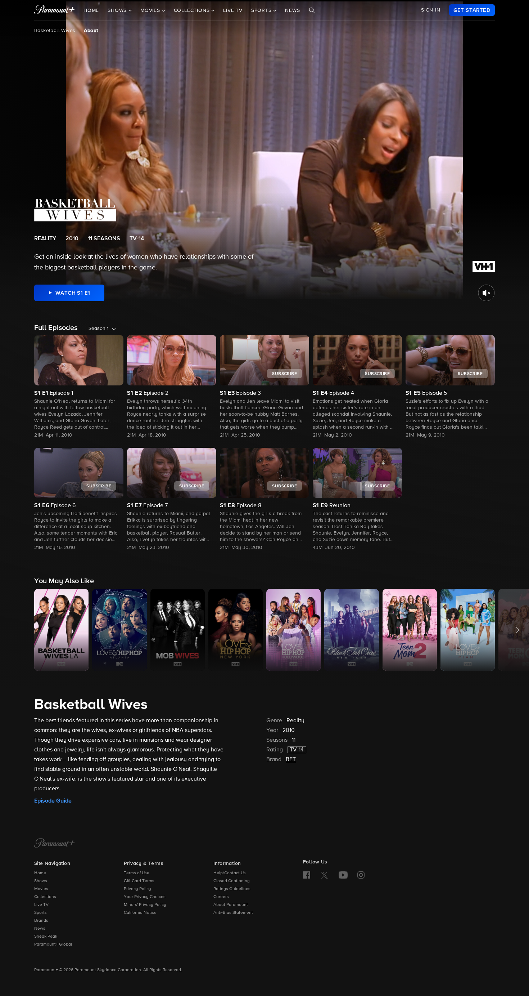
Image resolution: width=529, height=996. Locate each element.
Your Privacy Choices (145, 897)
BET (291, 760)
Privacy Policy (137, 889)
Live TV (233, 10)
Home (91, 10)
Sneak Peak (45, 936)
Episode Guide (53, 801)
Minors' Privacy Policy (145, 905)
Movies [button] (151, 10)
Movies (41, 889)
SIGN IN (430, 10)
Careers (221, 897)
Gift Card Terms (139, 881)
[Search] (312, 10)
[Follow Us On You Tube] (343, 875)
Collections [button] (193, 10)
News (292, 10)
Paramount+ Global (53, 944)
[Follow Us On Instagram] (361, 875)
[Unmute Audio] (486, 293)
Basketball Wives (54, 30)
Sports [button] (262, 10)
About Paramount (230, 905)
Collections (45, 897)
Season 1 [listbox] (99, 328)
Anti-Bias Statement (233, 913)
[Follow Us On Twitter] (324, 875)
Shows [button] (118, 10)
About (91, 30)
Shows (40, 881)
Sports (40, 913)
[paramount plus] (54, 10)
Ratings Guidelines (231, 889)
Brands (41, 921)
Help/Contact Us (229, 873)
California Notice (140, 913)
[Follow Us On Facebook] (306, 875)
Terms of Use (136, 873)
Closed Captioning (231, 881)
